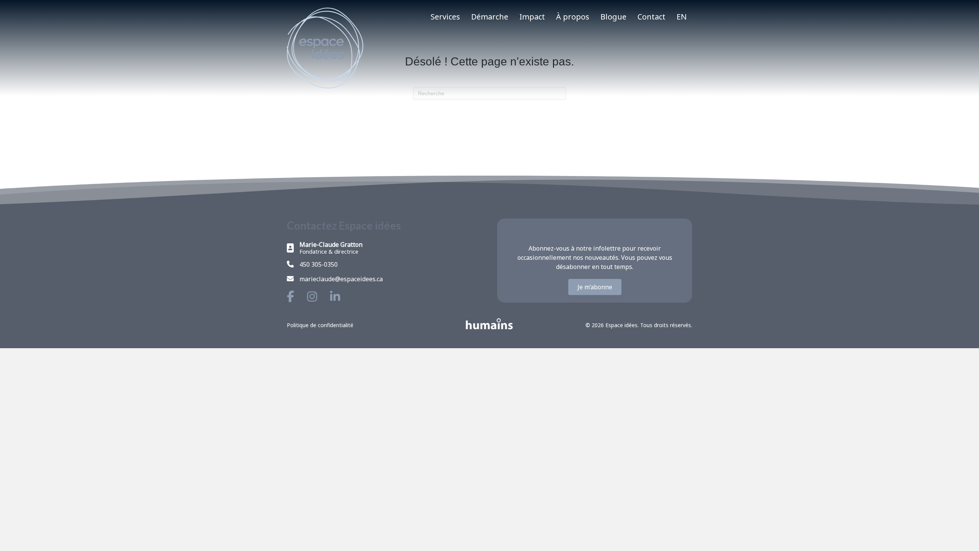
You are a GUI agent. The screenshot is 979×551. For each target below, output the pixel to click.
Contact (651, 16)
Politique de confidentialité (320, 325)
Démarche (489, 16)
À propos (572, 16)
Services (445, 16)
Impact (532, 16)
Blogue (613, 16)
